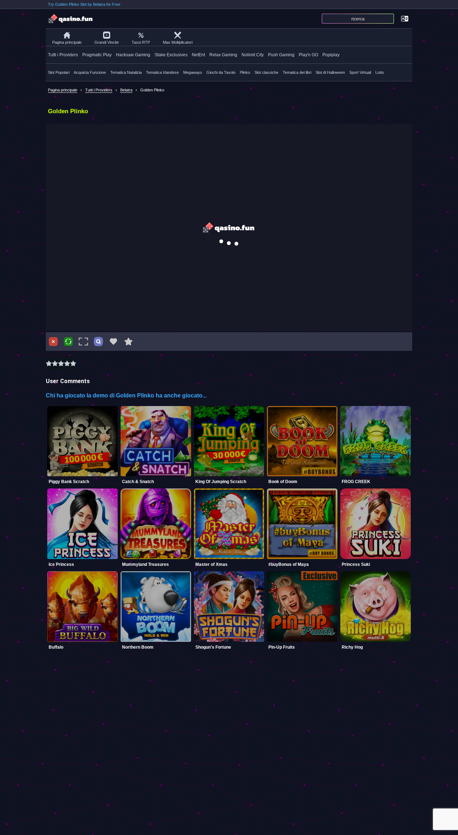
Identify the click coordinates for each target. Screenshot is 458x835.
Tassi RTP (141, 42)
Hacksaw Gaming (133, 54)
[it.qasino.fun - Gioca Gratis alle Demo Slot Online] (71, 18)
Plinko (245, 72)
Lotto (379, 72)
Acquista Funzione (90, 72)
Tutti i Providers (63, 54)
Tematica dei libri (297, 72)
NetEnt (198, 54)
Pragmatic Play (97, 54)
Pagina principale (67, 42)
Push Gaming (281, 54)
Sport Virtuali (360, 72)
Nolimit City (253, 54)
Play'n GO (308, 54)
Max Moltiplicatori (178, 42)
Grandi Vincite (106, 42)
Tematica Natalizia (126, 72)
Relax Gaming (223, 54)
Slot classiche (266, 72)
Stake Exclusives (171, 54)
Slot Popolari (58, 72)
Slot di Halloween (330, 72)
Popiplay (331, 54)
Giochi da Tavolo (220, 72)
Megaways (192, 72)
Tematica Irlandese (162, 72)
